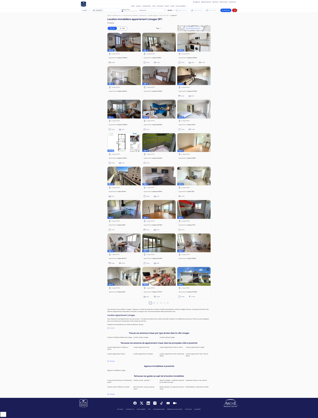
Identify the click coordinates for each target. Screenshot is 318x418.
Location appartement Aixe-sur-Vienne (171, 347)
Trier (157, 28)
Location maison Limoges (140, 337)
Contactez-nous (130, 409)
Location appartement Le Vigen (195, 347)
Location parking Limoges (167, 337)
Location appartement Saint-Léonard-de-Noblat (172, 355)
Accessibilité (197, 409)
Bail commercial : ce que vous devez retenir (143, 388)
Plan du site (120, 409)
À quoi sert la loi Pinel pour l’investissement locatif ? (119, 381)
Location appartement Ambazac (143, 354)
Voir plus (112, 328)
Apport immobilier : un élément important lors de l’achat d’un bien (172, 381)
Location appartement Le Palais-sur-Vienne (118, 348)
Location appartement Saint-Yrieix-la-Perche (197, 355)
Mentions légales (141, 409)
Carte (123, 28)
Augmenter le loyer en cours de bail (196, 380)
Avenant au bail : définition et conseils (118, 387)
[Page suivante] (164, 303)
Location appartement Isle (141, 347)
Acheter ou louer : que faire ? (141, 380)
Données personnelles (159, 409)
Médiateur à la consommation (174, 409)
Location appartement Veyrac (116, 354)
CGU (149, 409)
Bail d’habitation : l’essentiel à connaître (197, 387)
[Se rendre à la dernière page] (167, 303)
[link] (194, 28)
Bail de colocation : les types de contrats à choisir (172, 388)
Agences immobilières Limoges (116, 370)
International (188, 409)
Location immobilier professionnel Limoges (119, 337)
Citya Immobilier (180, 6)
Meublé (170, 10)
